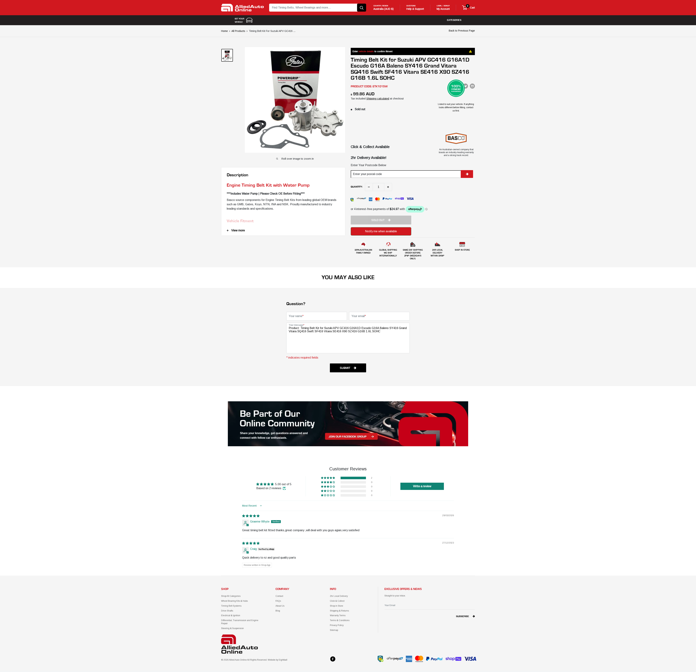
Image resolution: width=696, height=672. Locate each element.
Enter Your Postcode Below (368, 165)
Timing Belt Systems (231, 606)
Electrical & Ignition (230, 615)
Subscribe (462, 616)
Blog (278, 610)
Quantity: (357, 187)
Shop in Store (336, 606)
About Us (280, 606)
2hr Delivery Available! (368, 158)
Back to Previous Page (462, 30)
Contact (279, 596)
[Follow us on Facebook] (332, 658)
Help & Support (415, 8)
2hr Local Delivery (339, 596)
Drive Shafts (227, 610)
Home (224, 31)
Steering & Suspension (232, 628)
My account (443, 8)
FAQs (278, 601)
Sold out (377, 220)
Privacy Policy (337, 625)
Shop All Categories (231, 596)
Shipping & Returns (339, 610)
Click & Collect (337, 601)
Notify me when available (381, 231)
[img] (251, 515)
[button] (328, 478)
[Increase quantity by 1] (388, 187)
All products (238, 31)
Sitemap (334, 630)
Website (272, 660)
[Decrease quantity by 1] (369, 187)
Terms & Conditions (339, 620)
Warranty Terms (337, 615)
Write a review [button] (422, 486)
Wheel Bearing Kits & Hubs (234, 601)
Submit (345, 368)
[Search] (361, 8)
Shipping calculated (377, 98)
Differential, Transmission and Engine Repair (239, 622)
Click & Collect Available (370, 147)
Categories (454, 20)
